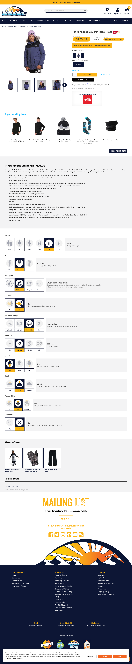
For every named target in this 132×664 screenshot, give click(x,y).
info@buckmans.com (36, 625)
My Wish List (102, 578)
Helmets (80, 21)
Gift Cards (112, 21)
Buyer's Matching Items (15, 114)
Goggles (67, 21)
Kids (24, 21)
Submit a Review (12, 486)
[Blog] (81, 535)
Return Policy (17, 581)
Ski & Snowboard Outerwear (25, 26)
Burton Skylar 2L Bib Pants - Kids (12, 470)
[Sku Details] (93, 88)
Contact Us (16, 578)
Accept (119, 656)
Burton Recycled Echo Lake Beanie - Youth (64, 141)
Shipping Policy (103, 592)
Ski (31, 21)
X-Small (78, 64)
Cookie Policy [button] (58, 656)
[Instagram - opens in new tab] (63, 535)
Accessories (95, 21)
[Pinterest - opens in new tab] (69, 535)
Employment (59, 610)
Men (4, 21)
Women (13, 21)
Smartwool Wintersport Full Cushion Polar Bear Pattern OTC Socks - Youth (87, 142)
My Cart (127, 10)
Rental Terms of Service (63, 586)
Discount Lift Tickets (62, 589)
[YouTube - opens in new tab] (75, 535)
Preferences (89, 656)
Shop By (126, 21)
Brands (100, 586)
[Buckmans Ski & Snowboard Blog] (73, 644)
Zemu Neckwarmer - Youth (111, 140)
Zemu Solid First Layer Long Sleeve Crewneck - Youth (16, 141)
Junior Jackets (37, 26)
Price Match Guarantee (20, 583)
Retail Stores (59, 578)
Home (3, 26)
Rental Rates (59, 583)
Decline (105, 656)
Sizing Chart (76, 70)
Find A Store (107, 13)
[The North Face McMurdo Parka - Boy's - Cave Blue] (11, 85)
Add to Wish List (105, 74)
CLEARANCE (9, 26)
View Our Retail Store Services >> (66, 2)
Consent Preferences (66, 635)
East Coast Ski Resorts (63, 608)
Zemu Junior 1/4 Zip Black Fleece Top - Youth (40, 141)
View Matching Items (118, 151)
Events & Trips (60, 602)
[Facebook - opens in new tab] (50, 535)
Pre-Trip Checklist (61, 605)
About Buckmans (61, 575)
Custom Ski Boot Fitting (63, 592)
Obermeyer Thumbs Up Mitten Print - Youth (32, 470)
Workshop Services (62, 581)
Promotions (102, 589)
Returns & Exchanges (106, 583)
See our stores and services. (96, 625)
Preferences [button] (20, 658)
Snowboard (43, 21)
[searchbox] (85, 11)
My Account (117, 13)
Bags (55, 21)
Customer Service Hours (66, 625)
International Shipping (106, 594)
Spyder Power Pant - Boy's (51, 470)
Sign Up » (66, 518)
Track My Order (103, 581)
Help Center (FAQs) (19, 586)
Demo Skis (59, 599)
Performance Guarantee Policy (63, 596)
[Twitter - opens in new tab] (57, 535)
